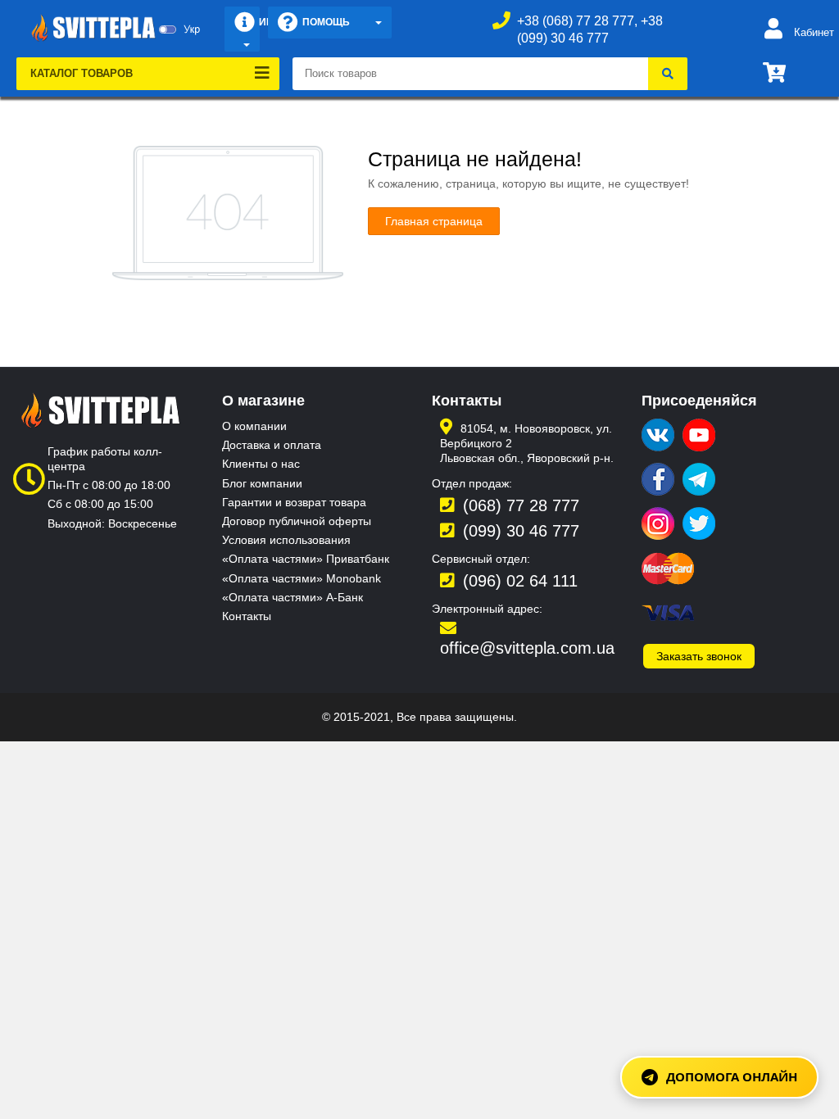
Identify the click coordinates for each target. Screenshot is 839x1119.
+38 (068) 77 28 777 (575, 21)
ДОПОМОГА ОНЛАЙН (731, 1076)
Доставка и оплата (271, 444)
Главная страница (434, 221)
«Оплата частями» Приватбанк (305, 558)
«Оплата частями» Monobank (301, 578)
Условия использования (286, 539)
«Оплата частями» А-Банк (292, 597)
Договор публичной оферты (296, 521)
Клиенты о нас (261, 463)
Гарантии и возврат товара (294, 502)
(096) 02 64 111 (520, 581)
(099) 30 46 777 (521, 531)
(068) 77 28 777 (521, 505)
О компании (254, 426)
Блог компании (262, 483)
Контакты (246, 616)
